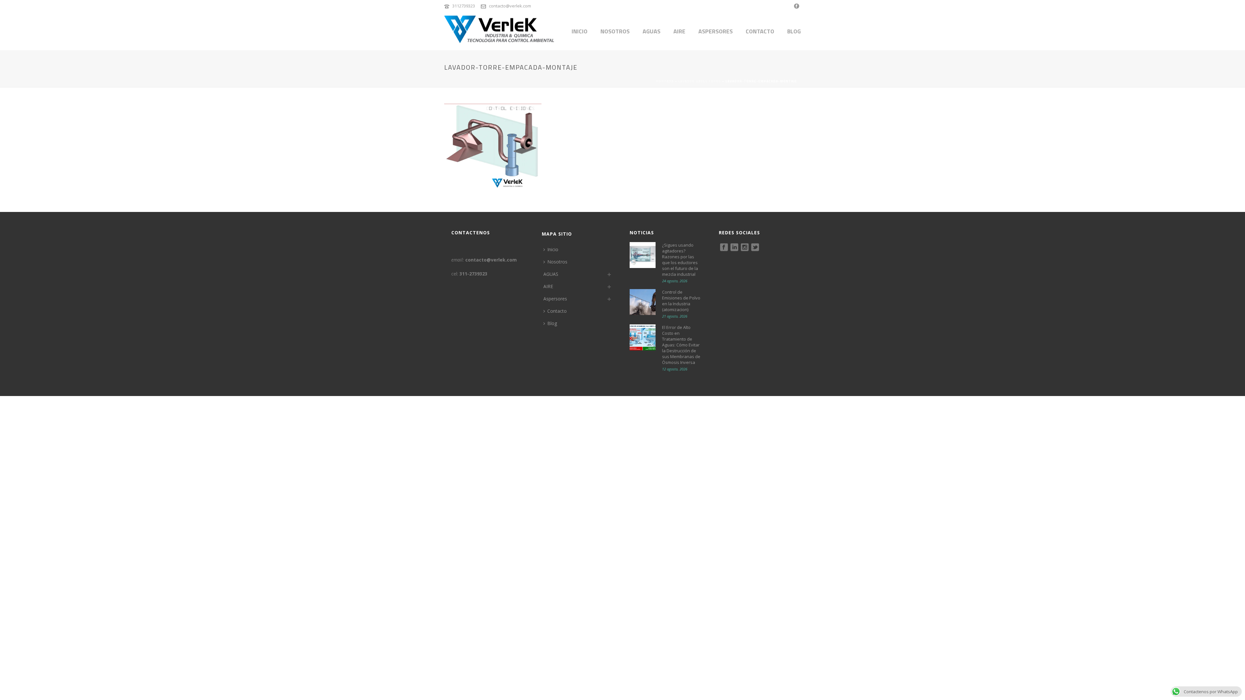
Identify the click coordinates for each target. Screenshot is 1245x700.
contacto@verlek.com (510, 6)
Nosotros (615, 31)
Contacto (760, 31)
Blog (794, 31)
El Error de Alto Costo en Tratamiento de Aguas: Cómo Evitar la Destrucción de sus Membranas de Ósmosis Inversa (681, 344)
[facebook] (724, 247)
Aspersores (715, 31)
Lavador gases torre (699, 81)
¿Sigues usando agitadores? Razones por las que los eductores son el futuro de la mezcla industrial (680, 259)
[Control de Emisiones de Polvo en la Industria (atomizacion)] (643, 302)
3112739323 (463, 6)
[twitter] (755, 247)
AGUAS (651, 31)
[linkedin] (734, 247)
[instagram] (745, 247)
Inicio (579, 31)
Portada (665, 81)
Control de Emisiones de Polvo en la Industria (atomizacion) (681, 300)
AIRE (679, 31)
